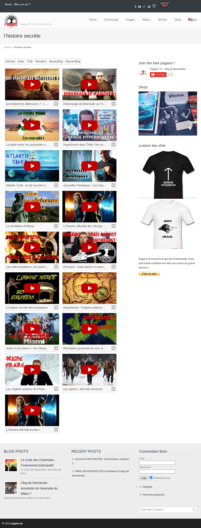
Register (147, 486)
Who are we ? (22, 4)
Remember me (161, 477)
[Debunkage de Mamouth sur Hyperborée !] (89, 84)
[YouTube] (140, 6)
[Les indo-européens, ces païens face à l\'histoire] (32, 247)
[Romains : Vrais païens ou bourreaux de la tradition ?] (89, 247)
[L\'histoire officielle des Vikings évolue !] (89, 206)
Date (21, 61)
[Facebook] (135, 6)
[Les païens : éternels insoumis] (89, 369)
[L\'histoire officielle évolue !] (32, 410)
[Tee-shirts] (154, 6)
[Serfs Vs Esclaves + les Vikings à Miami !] (32, 329)
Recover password (153, 494)
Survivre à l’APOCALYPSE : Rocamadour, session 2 (100, 461)
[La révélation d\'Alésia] (32, 206)
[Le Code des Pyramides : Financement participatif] (11, 465)
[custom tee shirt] (168, 248)
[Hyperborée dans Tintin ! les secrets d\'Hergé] (89, 125)
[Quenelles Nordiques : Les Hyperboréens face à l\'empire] (89, 166)
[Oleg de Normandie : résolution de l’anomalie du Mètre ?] (11, 488)
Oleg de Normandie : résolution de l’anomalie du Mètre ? (39, 488)
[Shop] (168, 134)
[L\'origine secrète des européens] (32, 288)
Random (41, 61)
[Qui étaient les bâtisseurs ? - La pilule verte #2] (32, 84)
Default (10, 61)
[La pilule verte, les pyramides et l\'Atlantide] (32, 125)
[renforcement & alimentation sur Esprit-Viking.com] (164, 6)
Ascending (56, 61)
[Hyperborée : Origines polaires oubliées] (89, 288)
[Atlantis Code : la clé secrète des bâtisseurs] (32, 166)
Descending (73, 61)
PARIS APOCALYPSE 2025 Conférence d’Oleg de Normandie (100, 473)
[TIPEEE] (144, 6)
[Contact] (149, 6)
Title (30, 61)
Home (8, 4)
